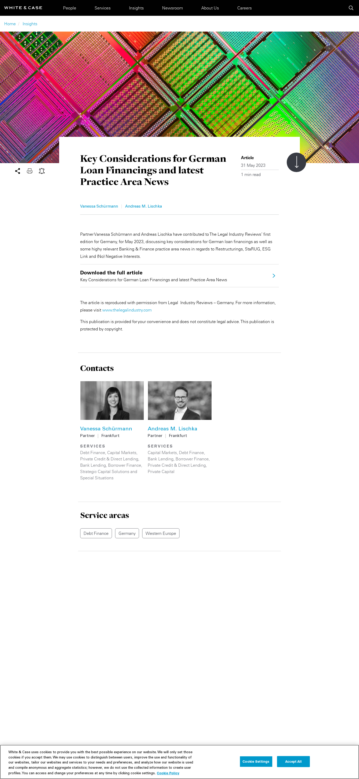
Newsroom (172, 8)
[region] (179, 762)
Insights (136, 8)
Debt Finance (92, 452)
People (69, 8)
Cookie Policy (168, 773)
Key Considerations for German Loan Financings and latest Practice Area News (153, 275)
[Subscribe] (42, 170)
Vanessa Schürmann (99, 207)
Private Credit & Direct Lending (109, 458)
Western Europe (161, 533)
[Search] (351, 8)
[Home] (23, 7)
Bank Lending (93, 465)
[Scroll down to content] (296, 162)
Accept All (293, 761)
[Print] (33, 170)
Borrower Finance (124, 465)
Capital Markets (121, 452)
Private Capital (161, 471)
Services (103, 8)
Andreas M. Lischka (143, 207)
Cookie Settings (256, 761)
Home (10, 23)
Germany (127, 533)
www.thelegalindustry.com (127, 310)
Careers (244, 8)
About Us (210, 8)
